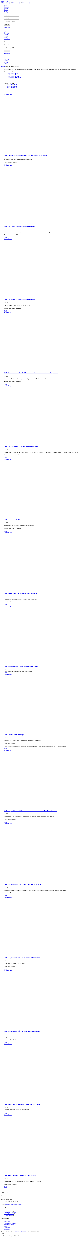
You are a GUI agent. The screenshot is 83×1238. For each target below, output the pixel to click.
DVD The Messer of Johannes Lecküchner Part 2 (20, 299)
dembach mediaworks (20, 1231)
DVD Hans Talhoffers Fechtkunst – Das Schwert (20, 1175)
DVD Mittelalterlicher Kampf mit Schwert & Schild (21, 666)
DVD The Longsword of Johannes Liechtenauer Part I (22, 446)
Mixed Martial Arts (9, 1214)
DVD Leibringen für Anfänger (14, 735)
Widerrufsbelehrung (9, 1224)
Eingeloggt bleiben (10, 21)
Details (5, 164)
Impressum (6, 1229)
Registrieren (7, 27)
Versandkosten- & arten (10, 1223)
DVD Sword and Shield (12, 520)
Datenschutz (7, 1227)
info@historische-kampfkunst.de (13, 1204)
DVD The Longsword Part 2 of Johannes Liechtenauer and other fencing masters (31, 373)
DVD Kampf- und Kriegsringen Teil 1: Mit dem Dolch (22, 1104)
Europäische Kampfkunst (10, 1212)
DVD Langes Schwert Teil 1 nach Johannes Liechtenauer (23, 884)
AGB (5, 1226)
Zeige (12, 84)
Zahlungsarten (7, 1221)
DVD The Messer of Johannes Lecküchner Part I (20, 226)
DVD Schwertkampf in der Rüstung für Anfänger (20, 593)
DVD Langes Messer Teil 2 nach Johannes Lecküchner (22, 958)
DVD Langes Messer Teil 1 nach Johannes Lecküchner (22, 1031)
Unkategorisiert (8, 1215)
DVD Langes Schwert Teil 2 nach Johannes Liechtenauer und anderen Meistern (30, 811)
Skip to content (4, 1)
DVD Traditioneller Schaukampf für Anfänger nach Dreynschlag (25, 155)
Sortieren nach (12, 73)
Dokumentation (8, 1211)
